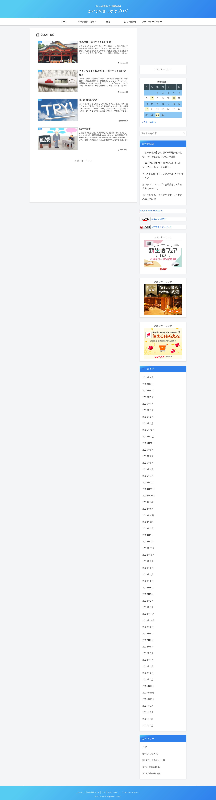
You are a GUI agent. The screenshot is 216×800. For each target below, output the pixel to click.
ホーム (80, 792)
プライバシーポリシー (130, 792)
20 (146, 109)
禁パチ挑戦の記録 (92, 792)
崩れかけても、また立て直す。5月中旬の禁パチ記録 (162, 197)
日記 (103, 792)
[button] (184, 133)
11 (174, 98)
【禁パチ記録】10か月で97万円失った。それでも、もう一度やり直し (162, 165)
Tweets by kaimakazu (151, 210)
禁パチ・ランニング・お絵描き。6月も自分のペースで (162, 186)
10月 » (152, 122)
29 (157, 115)
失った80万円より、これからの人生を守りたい (162, 175)
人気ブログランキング (161, 227)
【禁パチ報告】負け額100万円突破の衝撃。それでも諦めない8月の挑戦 (162, 154)
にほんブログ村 (158, 218)
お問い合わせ (113, 792)
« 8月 (144, 122)
